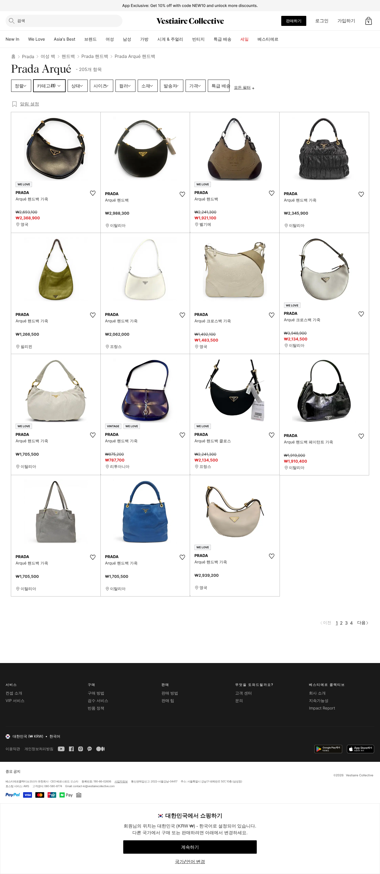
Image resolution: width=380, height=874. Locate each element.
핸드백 (68, 56)
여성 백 (48, 56)
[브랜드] (101, 39)
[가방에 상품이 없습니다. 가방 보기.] (368, 21)
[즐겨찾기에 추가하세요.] (93, 193)
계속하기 (190, 847)
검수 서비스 (98, 700)
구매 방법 (96, 693)
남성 (127, 39)
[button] (368, 21)
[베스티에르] (283, 39)
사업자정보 (121, 781)
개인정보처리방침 (38, 749)
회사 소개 (317, 693)
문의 (239, 700)
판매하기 (294, 21)
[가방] (153, 39)
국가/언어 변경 (190, 861)
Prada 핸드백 (95, 56)
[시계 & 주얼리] (188, 39)
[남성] (136, 39)
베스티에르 (268, 39)
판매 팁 (167, 700)
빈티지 (198, 39)
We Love (36, 39)
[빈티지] (209, 39)
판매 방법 (169, 693)
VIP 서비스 (15, 700)
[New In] (23, 39)
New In (12, 39)
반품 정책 (96, 708)
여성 (110, 39)
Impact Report (322, 708)
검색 (21, 20)
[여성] (118, 39)
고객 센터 (243, 693)
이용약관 (13, 749)
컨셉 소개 (14, 693)
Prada (28, 56)
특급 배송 (222, 39)
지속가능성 (319, 700)
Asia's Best (64, 39)
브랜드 (90, 39)
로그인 (322, 20)
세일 (244, 39)
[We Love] (49, 39)
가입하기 (346, 20)
